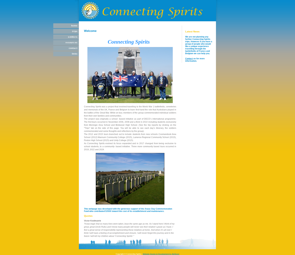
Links (75, 54)
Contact (73, 48)
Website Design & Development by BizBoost (161, 254)
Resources (72, 42)
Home (74, 26)
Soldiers (73, 37)
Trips (75, 31)
